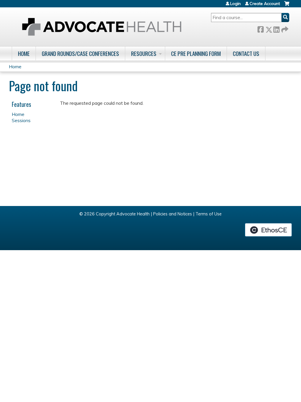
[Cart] (286, 5)
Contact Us (246, 53)
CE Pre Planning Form (196, 53)
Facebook (260, 28)
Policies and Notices (172, 214)
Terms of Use (208, 214)
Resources (143, 53)
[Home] (102, 26)
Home (24, 53)
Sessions (21, 120)
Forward (284, 28)
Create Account (265, 3)
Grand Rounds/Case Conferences (80, 53)
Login (235, 3)
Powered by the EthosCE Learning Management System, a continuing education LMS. (268, 230)
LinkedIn (276, 28)
